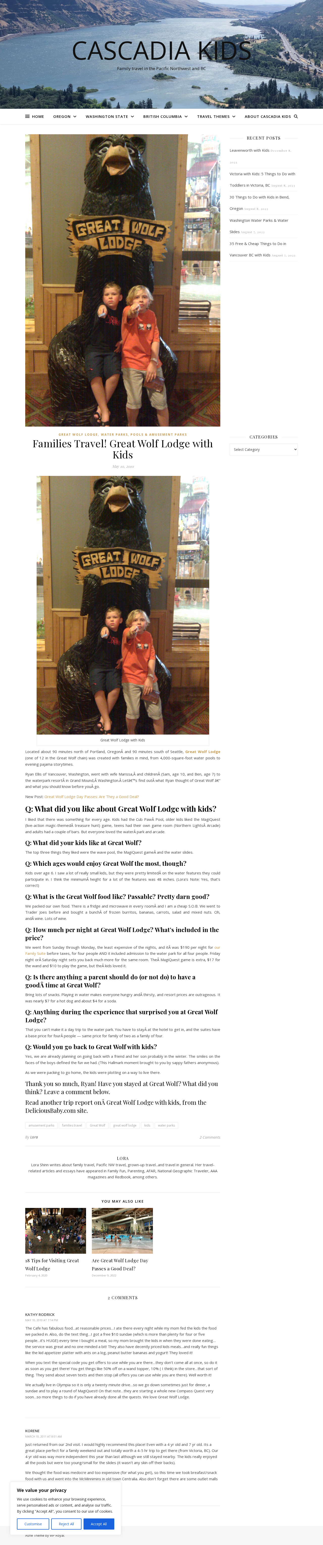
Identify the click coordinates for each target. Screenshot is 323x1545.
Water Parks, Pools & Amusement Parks (144, 434)
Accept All (99, 1523)
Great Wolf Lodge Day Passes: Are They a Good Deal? (91, 796)
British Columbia (162, 116)
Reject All (66, 1523)
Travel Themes (213, 116)
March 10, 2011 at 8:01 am (43, 1436)
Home (38, 116)
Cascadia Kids (161, 49)
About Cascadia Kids (268, 116)
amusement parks (41, 1125)
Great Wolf (97, 1125)
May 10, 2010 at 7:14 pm (41, 1320)
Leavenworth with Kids (250, 150)
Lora (34, 1137)
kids (147, 1125)
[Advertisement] (264, 347)
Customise (33, 1523)
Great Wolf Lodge (78, 434)
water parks (166, 1125)
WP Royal (57, 1535)
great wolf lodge (125, 1125)
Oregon (62, 116)
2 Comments (210, 1137)
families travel (72, 1125)
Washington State (107, 116)
